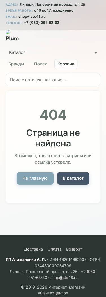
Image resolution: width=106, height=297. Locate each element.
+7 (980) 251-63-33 (41, 22)
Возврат (74, 249)
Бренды (16, 63)
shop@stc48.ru (32, 16)
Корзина (65, 63)
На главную (35, 178)
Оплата (54, 249)
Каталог (17, 52)
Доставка (33, 249)
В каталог (73, 178)
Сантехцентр (53, 293)
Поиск (40, 63)
